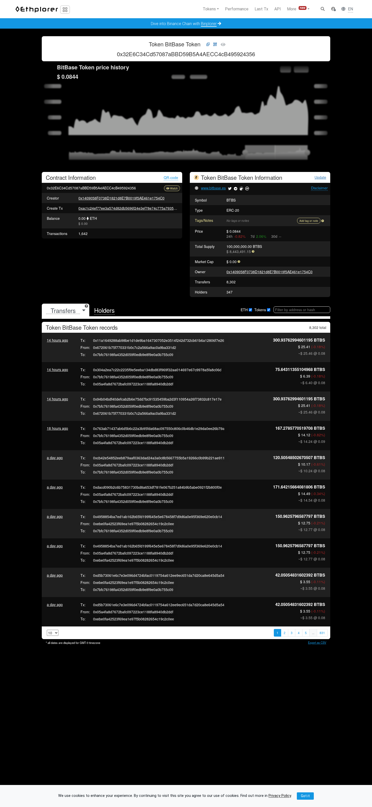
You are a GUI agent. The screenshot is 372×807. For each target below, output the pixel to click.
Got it (305, 796)
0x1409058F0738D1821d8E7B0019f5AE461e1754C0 (121, 198)
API (277, 9)
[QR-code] (215, 44)
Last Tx (261, 9)
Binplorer (209, 23)
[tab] (65, 310)
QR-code (171, 177)
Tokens (260, 309)
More (296, 8)
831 (322, 633)
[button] (333, 9)
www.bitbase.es (213, 187)
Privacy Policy (279, 796)
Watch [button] (174, 188)
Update (320, 177)
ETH (244, 309)
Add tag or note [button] (308, 221)
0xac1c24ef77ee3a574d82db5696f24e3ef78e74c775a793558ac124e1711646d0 (143, 208)
